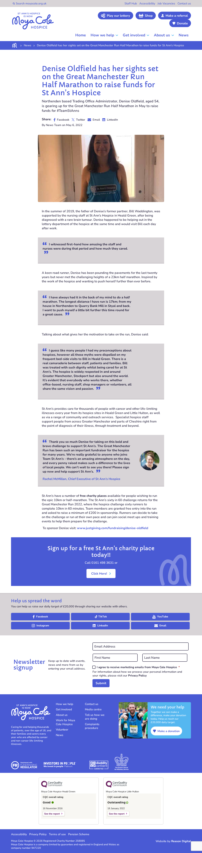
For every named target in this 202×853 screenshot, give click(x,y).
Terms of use (57, 834)
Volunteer (62, 729)
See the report (52, 813)
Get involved (134, 35)
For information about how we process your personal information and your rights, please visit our (137, 673)
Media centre (93, 709)
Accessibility (147, 3)
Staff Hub (131, 3)
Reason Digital (181, 841)
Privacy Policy (137, 675)
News (184, 35)
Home (80, 35)
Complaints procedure (92, 726)
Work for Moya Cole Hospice (65, 722)
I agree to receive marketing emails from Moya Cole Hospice (138, 667)
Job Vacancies (166, 3)
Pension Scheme (78, 834)
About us (162, 35)
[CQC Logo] (51, 786)
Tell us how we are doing (94, 717)
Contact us (184, 3)
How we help (102, 35)
